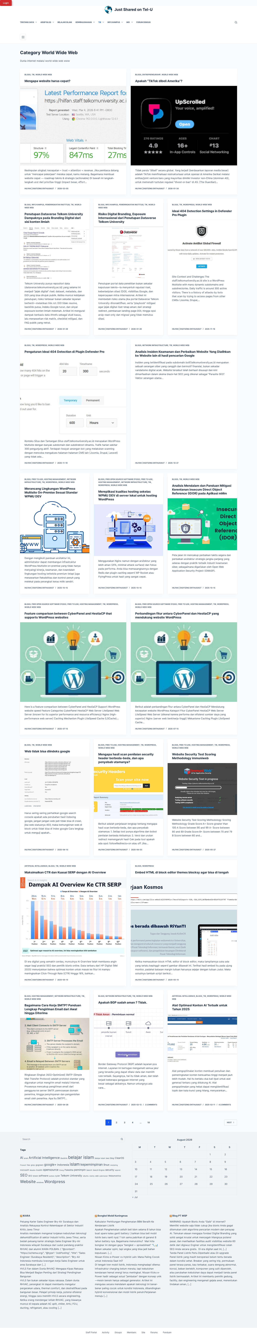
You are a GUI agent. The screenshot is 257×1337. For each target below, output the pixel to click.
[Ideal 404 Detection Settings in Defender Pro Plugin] (202, 246)
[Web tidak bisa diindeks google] (54, 782)
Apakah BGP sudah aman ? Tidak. (122, 1002)
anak (26, 1158)
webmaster (103, 1176)
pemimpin (80, 1169)
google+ (50, 1164)
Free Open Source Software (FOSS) (122, 479)
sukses (51, 1176)
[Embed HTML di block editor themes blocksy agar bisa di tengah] (184, 917)
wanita (91, 1176)
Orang (61, 1170)
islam (75, 1164)
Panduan (167, 1332)
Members (131, 1332)
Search (89, 1170)
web (97, 1176)
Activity (105, 1332)
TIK (99, 22)
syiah (57, 1176)
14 (196, 1169)
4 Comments (225, 1105)
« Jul (135, 1197)
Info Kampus (114, 22)
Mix (128, 22)
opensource (50, 1169)
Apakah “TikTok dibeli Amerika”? (158, 81)
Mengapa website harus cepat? (47, 81)
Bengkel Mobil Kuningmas (113, 1215)
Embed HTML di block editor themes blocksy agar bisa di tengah (182, 872)
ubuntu (86, 1176)
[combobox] (69, 1139)
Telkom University (71, 1175)
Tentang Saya (27, 22)
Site (143, 1332)
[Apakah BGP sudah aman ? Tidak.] (128, 1033)
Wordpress (189, 205)
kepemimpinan (91, 1164)
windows (40, 1182)
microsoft (24, 1170)
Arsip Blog (45, 22)
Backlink (64, 1158)
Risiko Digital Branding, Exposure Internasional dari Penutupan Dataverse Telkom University (127, 218)
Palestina (69, 1170)
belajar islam (81, 1157)
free (28, 1165)
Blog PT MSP (179, 1215)
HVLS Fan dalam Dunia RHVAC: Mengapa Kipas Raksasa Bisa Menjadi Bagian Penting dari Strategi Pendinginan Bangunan (51, 1272)
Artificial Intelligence (36, 866)
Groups (118, 1332)
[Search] (236, 22)
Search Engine (99, 1170)
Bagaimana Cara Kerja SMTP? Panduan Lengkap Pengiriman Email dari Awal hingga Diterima (53, 1009)
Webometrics (115, 1176)
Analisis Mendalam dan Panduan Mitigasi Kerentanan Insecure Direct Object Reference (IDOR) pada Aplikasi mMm (201, 489)
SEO (24, 1175)
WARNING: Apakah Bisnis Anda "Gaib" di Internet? (197, 1221)
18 (148, 1122)
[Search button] (122, 1139)
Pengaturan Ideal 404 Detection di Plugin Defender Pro (64, 351)
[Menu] (23, 37)
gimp (33, 1165)
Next (229, 1122)
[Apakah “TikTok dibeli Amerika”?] (184, 125)
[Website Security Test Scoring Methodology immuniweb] (202, 789)
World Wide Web (44, 74)
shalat (35, 1176)
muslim (39, 1170)
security (109, 1169)
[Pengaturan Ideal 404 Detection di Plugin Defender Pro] (73, 396)
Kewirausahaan (84, 22)
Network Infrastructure (155, 345)
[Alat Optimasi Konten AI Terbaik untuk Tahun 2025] (202, 1040)
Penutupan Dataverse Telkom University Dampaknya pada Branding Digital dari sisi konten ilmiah (54, 218)
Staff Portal (91, 1332)
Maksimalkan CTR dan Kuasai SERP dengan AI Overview (65, 872)
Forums (154, 1332)
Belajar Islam (65, 22)
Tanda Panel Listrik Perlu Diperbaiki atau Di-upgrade (199, 1252)
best (107, 1158)
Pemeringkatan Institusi (57, 205)
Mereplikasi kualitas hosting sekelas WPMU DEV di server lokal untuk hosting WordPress (127, 495)
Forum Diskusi (143, 22)
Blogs (28, 74)
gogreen (39, 1165)
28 (196, 1183)
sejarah (117, 1170)
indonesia (63, 1164)
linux (106, 1164)
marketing (114, 1165)
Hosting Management (55, 479)
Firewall (23, 1165)
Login (6, 2)
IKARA (26, 1215)
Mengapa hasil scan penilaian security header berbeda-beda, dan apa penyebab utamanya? (126, 758)
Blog (112, 1158)
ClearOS (119, 1157)
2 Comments (151, 1105)
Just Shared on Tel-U (133, 9)
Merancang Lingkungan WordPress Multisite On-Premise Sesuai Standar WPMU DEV (51, 492)
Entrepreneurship (151, 74)
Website (28, 1181)
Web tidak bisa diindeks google (47, 751)
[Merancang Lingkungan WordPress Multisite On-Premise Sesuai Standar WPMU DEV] (54, 527)
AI (21, 1158)
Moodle (32, 1170)
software (43, 1175)
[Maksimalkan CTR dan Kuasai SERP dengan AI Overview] (73, 917)
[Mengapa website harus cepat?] (73, 125)
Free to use (37, 479)
